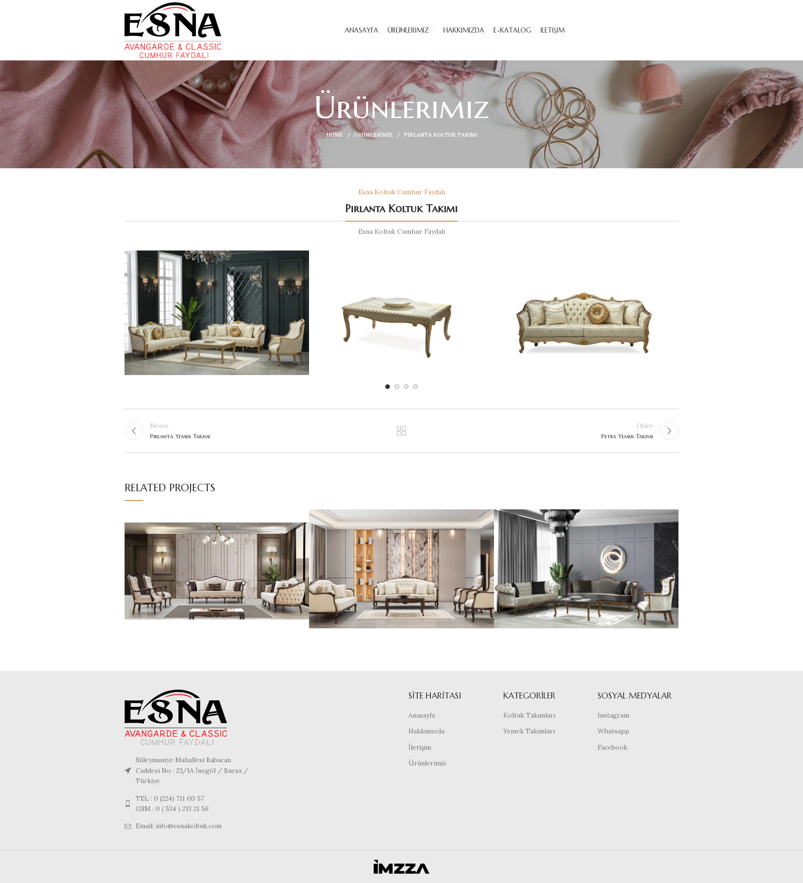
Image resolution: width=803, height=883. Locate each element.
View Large (302, 516)
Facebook (612, 747)
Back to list (402, 431)
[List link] (189, 803)
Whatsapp (613, 731)
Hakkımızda (426, 731)
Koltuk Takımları (529, 715)
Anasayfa (421, 715)
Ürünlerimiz (373, 135)
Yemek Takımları (529, 731)
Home (334, 135)
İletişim (419, 747)
